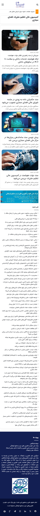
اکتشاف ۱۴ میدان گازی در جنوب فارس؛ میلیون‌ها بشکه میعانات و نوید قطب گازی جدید (21, 338)
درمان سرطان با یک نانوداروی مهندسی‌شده (24, 325)
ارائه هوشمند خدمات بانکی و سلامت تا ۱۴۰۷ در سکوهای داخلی (21, 59)
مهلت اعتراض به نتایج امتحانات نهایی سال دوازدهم (22, 294)
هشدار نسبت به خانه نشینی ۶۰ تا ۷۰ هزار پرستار (23, 304)
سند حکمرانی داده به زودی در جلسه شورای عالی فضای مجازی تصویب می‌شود (20, 101)
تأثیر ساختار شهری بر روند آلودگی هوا (26, 425)
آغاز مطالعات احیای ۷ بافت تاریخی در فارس (24, 328)
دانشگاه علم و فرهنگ (32, 450)
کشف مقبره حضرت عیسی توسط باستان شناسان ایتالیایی (20, 279)
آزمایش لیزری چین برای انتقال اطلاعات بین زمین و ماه (21, 222)
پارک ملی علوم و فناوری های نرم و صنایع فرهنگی (24, 446)
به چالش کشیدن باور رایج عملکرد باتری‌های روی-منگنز (21, 288)
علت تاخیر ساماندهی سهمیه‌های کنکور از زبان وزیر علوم (21, 316)
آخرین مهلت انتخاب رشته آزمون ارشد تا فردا (24, 301)
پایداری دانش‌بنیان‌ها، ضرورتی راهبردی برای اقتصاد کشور (20, 361)
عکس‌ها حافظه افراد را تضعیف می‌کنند (26, 346)
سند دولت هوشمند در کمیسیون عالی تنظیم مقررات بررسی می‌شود (22, 177)
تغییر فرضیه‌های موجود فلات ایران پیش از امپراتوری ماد (20, 272)
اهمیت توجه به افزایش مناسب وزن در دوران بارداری (21, 422)
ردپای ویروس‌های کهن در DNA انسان (26, 364)
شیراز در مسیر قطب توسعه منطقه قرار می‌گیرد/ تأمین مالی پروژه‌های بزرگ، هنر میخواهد (20, 377)
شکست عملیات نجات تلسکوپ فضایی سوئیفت (23, 307)
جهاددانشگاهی (34, 443)
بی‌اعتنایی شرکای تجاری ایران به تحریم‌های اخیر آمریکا (21, 291)
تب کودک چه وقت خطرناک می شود (26, 343)
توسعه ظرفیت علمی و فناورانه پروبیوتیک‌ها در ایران (22, 297)
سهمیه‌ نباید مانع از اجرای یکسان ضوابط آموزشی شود (21, 260)
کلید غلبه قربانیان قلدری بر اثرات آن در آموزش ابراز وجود (20, 256)
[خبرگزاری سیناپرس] (20, 4)
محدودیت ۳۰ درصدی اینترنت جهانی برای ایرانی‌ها (22, 275)
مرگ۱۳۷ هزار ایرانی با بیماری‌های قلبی (26, 219)
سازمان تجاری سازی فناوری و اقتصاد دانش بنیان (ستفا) (22, 448)
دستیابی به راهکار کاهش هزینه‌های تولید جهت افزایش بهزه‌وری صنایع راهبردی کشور (21, 252)
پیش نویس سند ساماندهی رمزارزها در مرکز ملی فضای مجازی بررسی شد (21, 139)
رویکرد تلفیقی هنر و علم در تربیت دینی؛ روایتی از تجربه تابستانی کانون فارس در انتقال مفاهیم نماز (20, 383)
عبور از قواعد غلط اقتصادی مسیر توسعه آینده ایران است (20, 373)
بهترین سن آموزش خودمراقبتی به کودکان (25, 413)
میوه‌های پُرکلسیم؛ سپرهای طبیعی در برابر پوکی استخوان (20, 393)
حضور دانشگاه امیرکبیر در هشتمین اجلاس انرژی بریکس (20, 269)
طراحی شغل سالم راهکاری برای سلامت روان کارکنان (22, 225)
